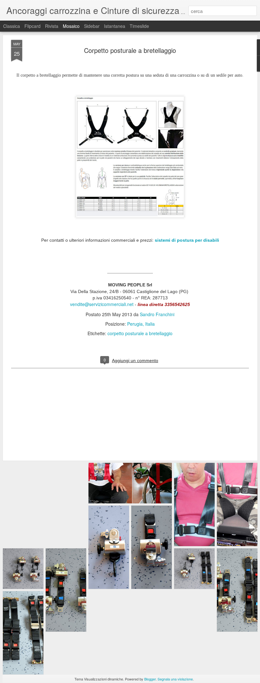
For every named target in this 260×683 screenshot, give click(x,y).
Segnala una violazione (175, 678)
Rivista (51, 26)
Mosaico (71, 26)
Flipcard (32, 26)
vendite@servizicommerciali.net (101, 304)
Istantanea (114, 26)
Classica (11, 26)
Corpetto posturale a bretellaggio (130, 50)
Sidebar (92, 26)
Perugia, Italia (141, 324)
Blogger (150, 678)
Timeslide (139, 26)
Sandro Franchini (157, 314)
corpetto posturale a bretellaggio (139, 333)
